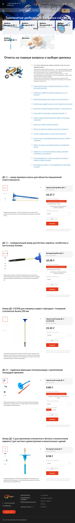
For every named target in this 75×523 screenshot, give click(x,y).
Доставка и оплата (46, 498)
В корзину (52, 223)
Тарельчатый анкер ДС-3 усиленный (55, 320)
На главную (44, 495)
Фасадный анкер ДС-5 (54, 449)
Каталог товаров (46, 501)
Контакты (43, 506)
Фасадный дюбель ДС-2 (55, 253)
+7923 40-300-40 (12, 3)
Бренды (43, 504)
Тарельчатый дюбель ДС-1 (55, 187)
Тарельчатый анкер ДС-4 (55, 380)
